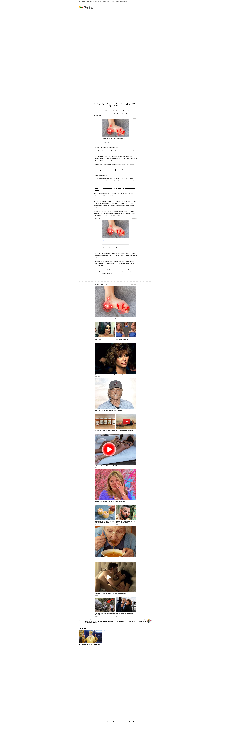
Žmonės (108, 1)
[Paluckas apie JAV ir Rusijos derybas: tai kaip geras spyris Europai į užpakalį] (149, 621)
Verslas (99, 1)
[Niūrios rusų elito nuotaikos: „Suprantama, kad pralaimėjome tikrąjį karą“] (115, 675)
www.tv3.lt (96, 277)
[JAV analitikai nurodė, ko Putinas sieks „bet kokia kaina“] (140, 675)
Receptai (95, 1)
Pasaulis (83, 1)
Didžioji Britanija (89, 1)
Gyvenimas (104, 1)
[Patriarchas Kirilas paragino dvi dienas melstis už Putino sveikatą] (90, 636)
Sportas (112, 1)
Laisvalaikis (117, 1)
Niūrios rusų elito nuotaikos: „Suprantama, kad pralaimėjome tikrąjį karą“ (114, 722)
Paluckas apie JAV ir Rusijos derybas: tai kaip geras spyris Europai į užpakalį (131, 621)
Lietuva (80, 1)
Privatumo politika (123, 1)
